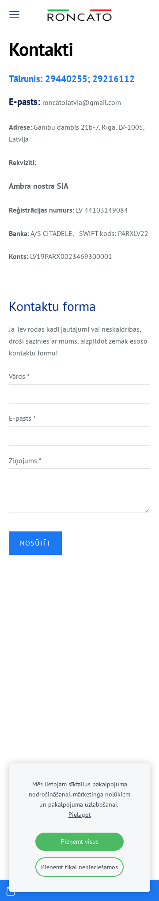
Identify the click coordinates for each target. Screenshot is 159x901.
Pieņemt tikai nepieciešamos (79, 867)
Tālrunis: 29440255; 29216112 (72, 79)
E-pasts (22, 418)
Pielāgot (79, 814)
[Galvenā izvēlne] (14, 14)
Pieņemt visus (79, 841)
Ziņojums (25, 460)
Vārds (19, 376)
